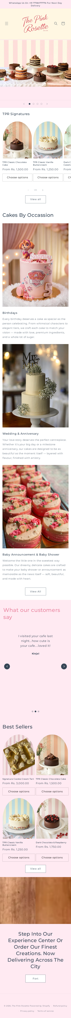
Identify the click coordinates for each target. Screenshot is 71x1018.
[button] (6, 23)
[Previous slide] (24, 104)
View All (35, 591)
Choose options (17, 177)
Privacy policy (27, 1011)
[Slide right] (42, 190)
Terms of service (45, 1011)
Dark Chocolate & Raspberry (51, 842)
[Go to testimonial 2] (35, 711)
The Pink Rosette (20, 1006)
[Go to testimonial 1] (32, 711)
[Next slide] (47, 104)
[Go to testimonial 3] (38, 711)
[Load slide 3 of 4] (37, 104)
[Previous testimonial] (7, 666)
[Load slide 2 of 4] (34, 104)
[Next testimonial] (64, 666)
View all (35, 199)
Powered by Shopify (40, 1006)
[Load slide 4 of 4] (41, 104)
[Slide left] (28, 190)
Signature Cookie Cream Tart (18, 779)
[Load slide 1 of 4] (30, 104)
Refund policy (60, 1006)
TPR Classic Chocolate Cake (14, 163)
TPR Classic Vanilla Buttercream (43, 163)
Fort (35, 978)
